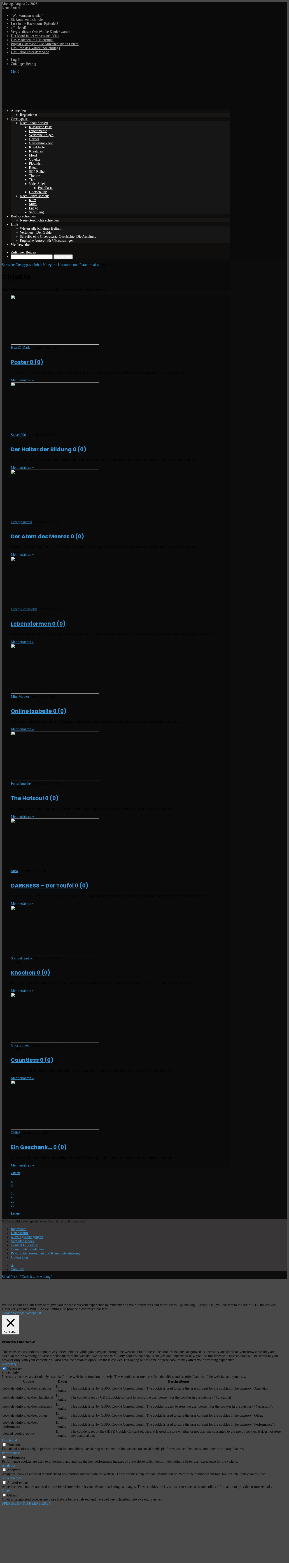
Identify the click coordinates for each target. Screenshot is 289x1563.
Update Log (19, 1257)
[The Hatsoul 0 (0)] (55, 780)
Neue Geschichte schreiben (39, 220)
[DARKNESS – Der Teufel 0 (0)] (55, 867)
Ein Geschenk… (39, 1147)
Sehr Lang (36, 212)
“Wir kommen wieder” (27, 15)
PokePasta (45, 188)
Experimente (38, 131)
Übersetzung (38, 192)
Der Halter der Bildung (48, 449)
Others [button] (6, 1491)
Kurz (32, 200)
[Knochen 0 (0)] (55, 954)
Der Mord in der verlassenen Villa (35, 36)
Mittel (33, 204)
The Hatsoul (34, 798)
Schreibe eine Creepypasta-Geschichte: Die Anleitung (58, 236)
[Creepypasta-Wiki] (69, 103)
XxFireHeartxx (22, 958)
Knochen (30, 972)
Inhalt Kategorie (45, 265)
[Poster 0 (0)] (55, 343)
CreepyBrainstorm (24, 609)
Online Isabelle (38, 711)
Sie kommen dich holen (27, 19)
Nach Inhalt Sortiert (34, 123)
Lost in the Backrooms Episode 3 (34, 23)
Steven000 (18, 435)
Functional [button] (9, 1440)
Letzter (16, 1213)
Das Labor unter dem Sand (30, 52)
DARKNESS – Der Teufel (49, 885)
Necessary (14, 1368)
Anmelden (18, 111)
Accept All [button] (33, 1313)
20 (12, 1201)
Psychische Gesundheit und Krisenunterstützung (45, 1253)
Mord (33, 155)
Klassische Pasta (40, 127)
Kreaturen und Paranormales (78, 265)
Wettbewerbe (20, 245)
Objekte (34, 159)
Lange (33, 208)
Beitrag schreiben (23, 216)
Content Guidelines (24, 1245)
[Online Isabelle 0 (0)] (55, 692)
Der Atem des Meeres (47, 536)
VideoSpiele (37, 184)
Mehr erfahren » (22, 380)
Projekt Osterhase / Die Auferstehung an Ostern (45, 44)
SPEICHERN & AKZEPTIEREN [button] (26, 1503)
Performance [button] (11, 1453)
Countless (32, 1060)
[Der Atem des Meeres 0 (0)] (55, 518)
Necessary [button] (9, 1364)
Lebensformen (38, 623)
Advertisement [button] (12, 1478)
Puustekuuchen (22, 784)
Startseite (8, 265)
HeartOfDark (20, 347)
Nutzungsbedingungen (27, 1237)
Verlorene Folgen (41, 135)
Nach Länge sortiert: (34, 196)
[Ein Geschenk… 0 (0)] (55, 1128)
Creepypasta (19, 119)
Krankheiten (38, 147)
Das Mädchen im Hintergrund (32, 40)
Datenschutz (19, 1233)
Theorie (34, 176)
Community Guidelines (27, 1249)
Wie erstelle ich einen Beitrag (40, 228)
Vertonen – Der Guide (35, 232)
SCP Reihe (36, 171)
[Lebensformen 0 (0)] (55, 605)
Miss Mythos (20, 696)
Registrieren (28, 115)
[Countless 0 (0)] (55, 1041)
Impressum (18, 1229)
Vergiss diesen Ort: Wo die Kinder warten (40, 32)
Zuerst (15, 1173)
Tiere (32, 180)
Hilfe (14, 224)
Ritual (33, 167)
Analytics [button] (8, 1465)
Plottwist (35, 163)
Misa (14, 871)
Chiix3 (16, 1132)
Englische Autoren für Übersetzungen (47, 240)
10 (12, 1193)
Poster (27, 362)
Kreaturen (36, 151)
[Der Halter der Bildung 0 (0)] (55, 431)
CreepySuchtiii (21, 522)
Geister (34, 139)
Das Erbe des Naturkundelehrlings (35, 48)
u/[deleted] (18, 28)
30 (12, 1205)
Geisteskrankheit (41, 143)
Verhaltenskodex (23, 1241)
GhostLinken (20, 1045)
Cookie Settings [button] (13, 1313)
